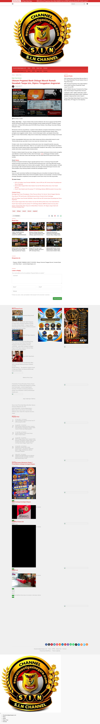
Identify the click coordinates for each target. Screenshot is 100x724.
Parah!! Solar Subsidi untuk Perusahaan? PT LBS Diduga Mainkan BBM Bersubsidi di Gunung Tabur (38, 189)
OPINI (33, 68)
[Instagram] (57, 644)
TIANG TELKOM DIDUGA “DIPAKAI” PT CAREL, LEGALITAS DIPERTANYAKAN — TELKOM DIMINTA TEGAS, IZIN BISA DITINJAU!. (19, 234)
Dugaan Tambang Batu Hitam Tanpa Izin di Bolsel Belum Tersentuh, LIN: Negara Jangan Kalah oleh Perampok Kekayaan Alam (35, 206)
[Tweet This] (52, 216)
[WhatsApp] (73, 644)
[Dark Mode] (87, 4)
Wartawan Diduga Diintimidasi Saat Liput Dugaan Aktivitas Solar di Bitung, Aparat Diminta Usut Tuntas (37, 234)
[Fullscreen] (13, 597)
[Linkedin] (62, 644)
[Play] (13, 500)
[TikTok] (76, 644)
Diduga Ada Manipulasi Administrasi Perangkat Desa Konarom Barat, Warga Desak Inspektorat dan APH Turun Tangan (53, 234)
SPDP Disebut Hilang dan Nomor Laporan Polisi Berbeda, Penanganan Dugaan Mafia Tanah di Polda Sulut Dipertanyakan (25, 427)
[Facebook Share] (49, 216)
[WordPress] (54, 644)
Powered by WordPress (45, 650)
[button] (84, 4)
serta (42, 153)
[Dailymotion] (84, 644)
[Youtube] (65, 644)
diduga (19, 211)
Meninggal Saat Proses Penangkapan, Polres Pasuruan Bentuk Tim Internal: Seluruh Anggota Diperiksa (36, 194)
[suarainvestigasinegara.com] (42, 36)
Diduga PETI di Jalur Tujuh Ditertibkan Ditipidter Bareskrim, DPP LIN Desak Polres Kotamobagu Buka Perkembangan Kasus (36, 249)
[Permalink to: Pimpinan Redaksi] (13, 86)
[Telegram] (79, 644)
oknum (29, 211)
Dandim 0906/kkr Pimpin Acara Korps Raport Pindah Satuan (24, 434)
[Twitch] (68, 644)
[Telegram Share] (58, 216)
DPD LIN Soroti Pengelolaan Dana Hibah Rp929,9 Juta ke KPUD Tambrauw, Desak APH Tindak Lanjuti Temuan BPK (28, 1)
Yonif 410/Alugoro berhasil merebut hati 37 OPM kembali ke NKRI (25, 421)
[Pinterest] (52, 644)
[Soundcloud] (81, 644)
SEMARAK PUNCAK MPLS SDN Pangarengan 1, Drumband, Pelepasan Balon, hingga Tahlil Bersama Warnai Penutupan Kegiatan (24, 449)
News (29, 68)
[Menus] (13, 4)
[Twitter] (49, 644)
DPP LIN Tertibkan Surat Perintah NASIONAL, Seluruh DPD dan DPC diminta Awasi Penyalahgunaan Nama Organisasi (37, 199)
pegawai (35, 211)
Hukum (17, 160)
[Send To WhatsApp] (61, 216)
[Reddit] (60, 644)
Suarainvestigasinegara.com (19, 68)
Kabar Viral (39, 68)
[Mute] (13, 595)
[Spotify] (70, 644)
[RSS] (87, 644)
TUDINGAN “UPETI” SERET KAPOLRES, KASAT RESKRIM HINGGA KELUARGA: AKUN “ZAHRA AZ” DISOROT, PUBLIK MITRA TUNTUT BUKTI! (76, 94)
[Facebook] (46, 644)
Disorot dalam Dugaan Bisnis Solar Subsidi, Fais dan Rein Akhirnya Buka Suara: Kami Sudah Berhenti (35, 201)
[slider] (13, 591)
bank (14, 211)
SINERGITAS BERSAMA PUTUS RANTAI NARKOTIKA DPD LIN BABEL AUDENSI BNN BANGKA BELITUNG (24, 457)
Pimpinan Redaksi (18, 85)
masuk (24, 211)
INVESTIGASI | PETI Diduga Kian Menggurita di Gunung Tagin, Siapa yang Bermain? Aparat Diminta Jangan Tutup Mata (19, 249)
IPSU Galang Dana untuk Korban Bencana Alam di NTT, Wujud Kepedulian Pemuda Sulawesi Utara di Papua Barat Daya (76, 80)
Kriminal (45, 68)
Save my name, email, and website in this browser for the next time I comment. (31, 294)
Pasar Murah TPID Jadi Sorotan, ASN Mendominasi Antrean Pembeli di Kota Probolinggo (32, 196)
